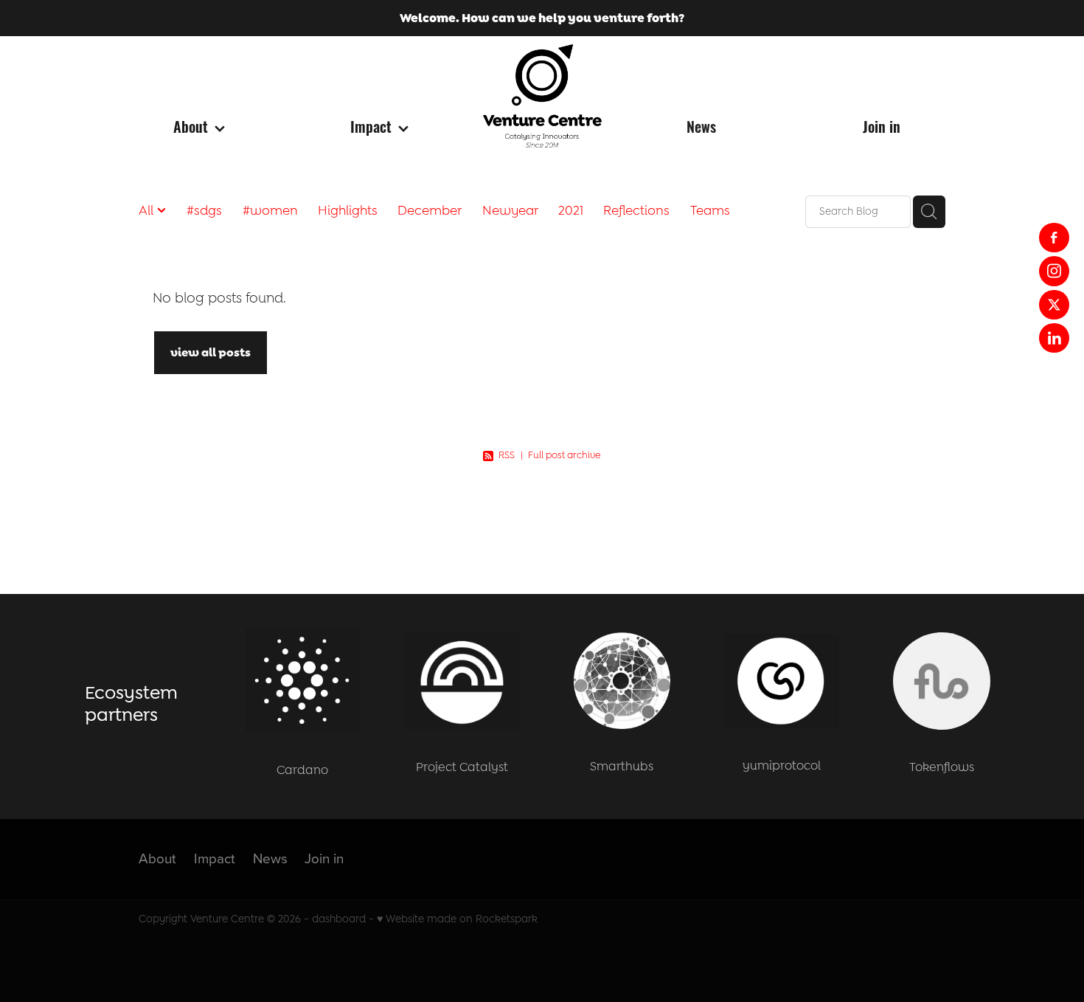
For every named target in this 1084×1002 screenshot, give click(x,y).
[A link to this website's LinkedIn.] (1054, 338)
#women (270, 210)
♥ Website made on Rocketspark (457, 919)
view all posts (210, 352)
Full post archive (564, 455)
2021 (570, 210)
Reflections (636, 210)
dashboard (339, 919)
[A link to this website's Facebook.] (1054, 237)
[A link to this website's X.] (1054, 304)
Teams (710, 210)
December (429, 210)
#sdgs (204, 210)
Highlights (348, 210)
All (148, 210)
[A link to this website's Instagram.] (1054, 271)
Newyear (510, 210)
